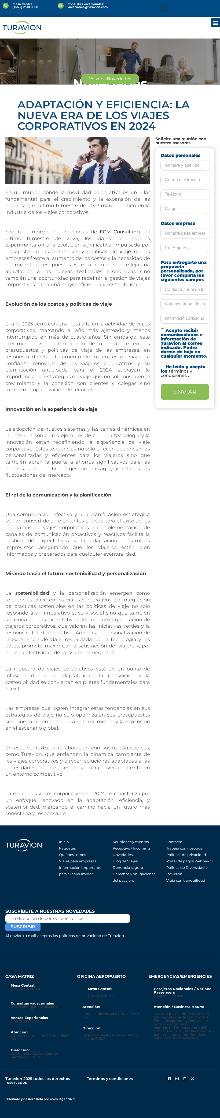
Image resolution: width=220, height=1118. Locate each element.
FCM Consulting (120, 231)
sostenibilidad (32, 593)
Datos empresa (178, 223)
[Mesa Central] (6, 6)
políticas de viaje (109, 251)
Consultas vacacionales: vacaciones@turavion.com (88, 5)
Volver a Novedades (110, 78)
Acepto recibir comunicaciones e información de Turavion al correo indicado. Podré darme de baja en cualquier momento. (184, 343)
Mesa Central (23, 4)
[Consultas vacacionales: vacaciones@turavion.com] (61, 6)
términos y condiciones (176, 373)
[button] (164, 7)
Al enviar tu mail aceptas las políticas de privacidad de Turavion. (65, 935)
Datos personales (180, 155)
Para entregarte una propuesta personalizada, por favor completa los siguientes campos (184, 271)
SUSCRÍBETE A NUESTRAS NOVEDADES (50, 911)
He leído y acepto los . (183, 371)
